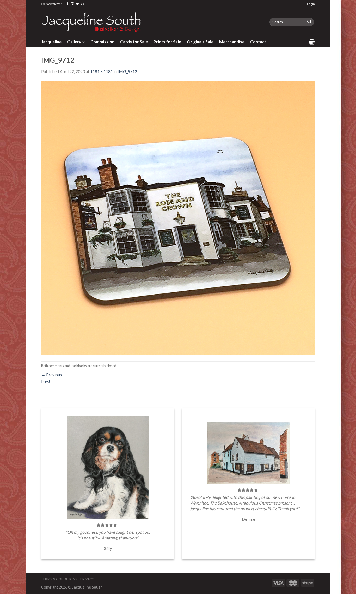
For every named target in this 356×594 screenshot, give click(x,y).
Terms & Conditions (59, 579)
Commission (102, 41)
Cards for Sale (134, 41)
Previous (51, 374)
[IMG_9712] (178, 217)
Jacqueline (51, 41)
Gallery (74, 41)
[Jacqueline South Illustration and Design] (91, 22)
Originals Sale (200, 41)
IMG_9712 (127, 71)
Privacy (87, 579)
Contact (258, 41)
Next (48, 381)
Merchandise (231, 41)
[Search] (309, 22)
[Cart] (312, 41)
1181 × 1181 (101, 71)
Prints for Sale (167, 41)
